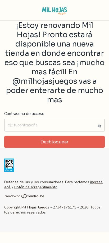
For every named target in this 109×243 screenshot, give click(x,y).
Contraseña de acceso (24, 114)
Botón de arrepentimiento (35, 187)
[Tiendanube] (24, 197)
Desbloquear (54, 142)
